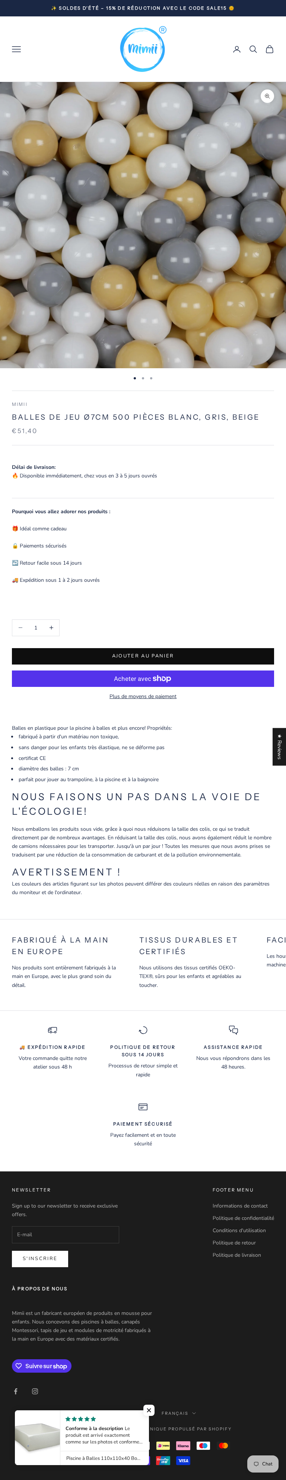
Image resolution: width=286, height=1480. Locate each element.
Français (175, 1413)
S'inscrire (40, 1258)
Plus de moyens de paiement (143, 696)
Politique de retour (234, 1242)
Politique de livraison (237, 1255)
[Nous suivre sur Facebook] (15, 1391)
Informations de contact (240, 1205)
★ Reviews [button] (279, 747)
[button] (149, 1410)
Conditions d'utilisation (239, 1230)
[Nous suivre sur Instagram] (35, 1391)
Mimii (20, 404)
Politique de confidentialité (243, 1218)
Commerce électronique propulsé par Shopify (163, 1429)
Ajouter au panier (143, 656)
